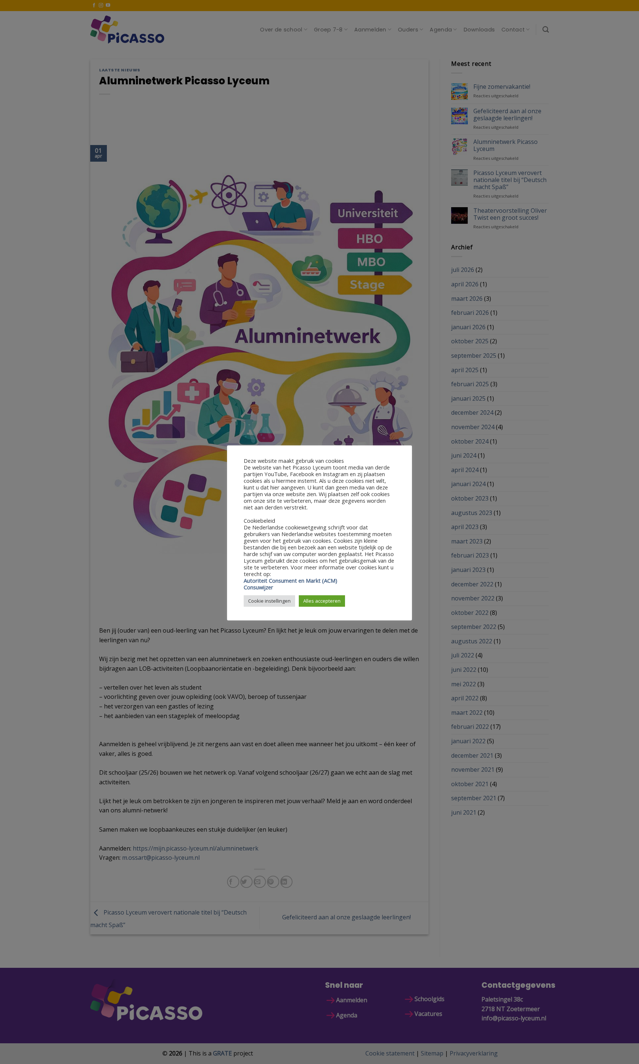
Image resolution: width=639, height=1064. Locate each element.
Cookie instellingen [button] (269, 600)
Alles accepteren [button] (322, 600)
